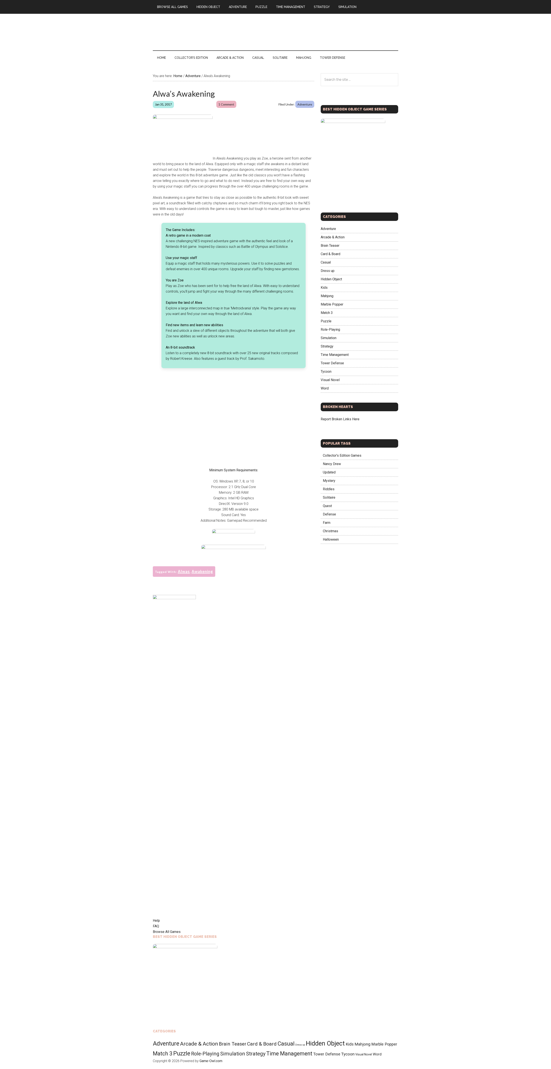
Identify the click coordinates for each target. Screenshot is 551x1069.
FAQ (156, 926)
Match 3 (327, 313)
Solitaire (329, 497)
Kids (324, 287)
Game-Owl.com (211, 1061)
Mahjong (327, 296)
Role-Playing (330, 329)
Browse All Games (167, 932)
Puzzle (326, 321)
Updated (329, 472)
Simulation (328, 338)
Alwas (184, 571)
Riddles (328, 489)
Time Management (335, 355)
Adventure (304, 104)
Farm (326, 523)
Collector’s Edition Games (342, 455)
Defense (329, 514)
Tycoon (326, 371)
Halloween (331, 539)
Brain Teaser (330, 246)
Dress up (327, 271)
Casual (326, 262)
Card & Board (330, 254)
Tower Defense (332, 363)
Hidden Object (331, 279)
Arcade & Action (333, 237)
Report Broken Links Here (340, 419)
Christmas (330, 531)
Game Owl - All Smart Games (194, 32)
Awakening (202, 571)
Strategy (327, 346)
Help (156, 921)
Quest (327, 506)
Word (325, 388)
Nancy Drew (332, 464)
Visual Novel (330, 380)
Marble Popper (332, 304)
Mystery (329, 481)
